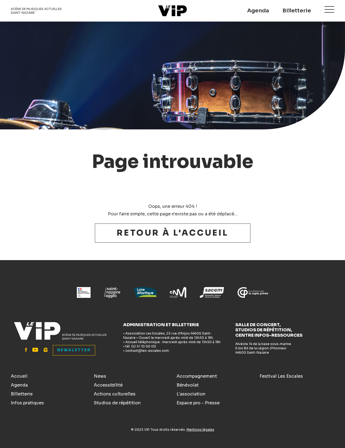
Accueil (19, 376)
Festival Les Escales (281, 376)
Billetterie (296, 10)
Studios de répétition (117, 403)
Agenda (258, 10)
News (100, 376)
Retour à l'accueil (173, 233)
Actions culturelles (115, 394)
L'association (191, 394)
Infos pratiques (27, 403)
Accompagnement (197, 376)
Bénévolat (188, 385)
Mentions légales (200, 430)
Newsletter (74, 350)
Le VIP (172, 10)
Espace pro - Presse (198, 403)
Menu (329, 9)
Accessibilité (108, 385)
